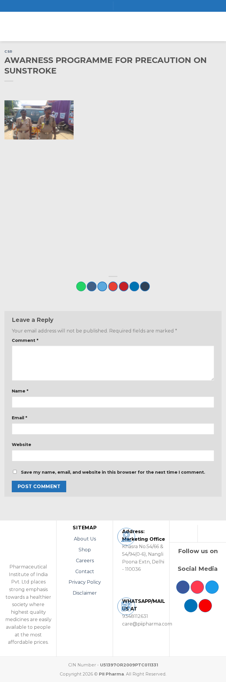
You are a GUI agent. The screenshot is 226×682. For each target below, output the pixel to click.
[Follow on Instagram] (197, 587)
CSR (8, 51)
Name (20, 391)
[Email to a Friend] (113, 286)
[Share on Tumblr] (145, 286)
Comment (25, 340)
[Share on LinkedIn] (134, 286)
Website (21, 444)
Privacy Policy (85, 582)
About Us (85, 539)
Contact (84, 571)
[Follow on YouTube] (205, 605)
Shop (85, 550)
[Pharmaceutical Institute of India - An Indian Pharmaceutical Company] (113, 26)
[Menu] (7, 26)
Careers (85, 560)
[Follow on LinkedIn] (190, 605)
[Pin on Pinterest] (124, 286)
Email (19, 417)
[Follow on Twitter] (212, 587)
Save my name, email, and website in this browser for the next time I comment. (113, 472)
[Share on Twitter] (102, 286)
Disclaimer (85, 593)
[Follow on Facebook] (183, 587)
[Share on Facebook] (92, 286)
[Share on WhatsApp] (81, 286)
